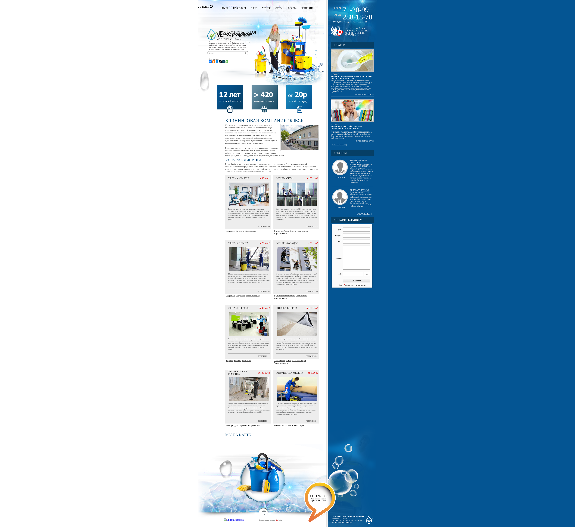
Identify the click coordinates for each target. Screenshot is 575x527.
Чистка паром (299, 425)
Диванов (277, 425)
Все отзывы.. (363, 214)
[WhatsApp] (227, 61)
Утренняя (229, 361)
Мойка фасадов (287, 243)
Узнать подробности (364, 94)
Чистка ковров (286, 308)
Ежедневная (240, 296)
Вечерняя (237, 361)
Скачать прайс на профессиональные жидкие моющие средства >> (356, 31)
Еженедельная (250, 231)
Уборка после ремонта (237, 372)
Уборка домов (238, 243)
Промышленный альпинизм (284, 296)
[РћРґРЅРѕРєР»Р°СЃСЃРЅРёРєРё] (213, 61)
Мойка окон (284, 178)
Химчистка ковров (299, 361)
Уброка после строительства (249, 425)
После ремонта (302, 231)
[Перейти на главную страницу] (212, 34)
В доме (286, 231)
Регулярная (240, 231)
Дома (236, 425)
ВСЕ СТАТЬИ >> (339, 145)
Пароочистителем (281, 233)
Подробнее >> (264, 226)
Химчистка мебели (289, 372)
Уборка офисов (238, 308)
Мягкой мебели (287, 425)
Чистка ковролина (281, 363)
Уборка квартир (239, 178)
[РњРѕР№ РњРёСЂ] (217, 61)
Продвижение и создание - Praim (270, 520)
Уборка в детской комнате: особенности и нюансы (346, 127)
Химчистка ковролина (282, 361)
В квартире (278, 231)
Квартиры (229, 425)
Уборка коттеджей (252, 296)
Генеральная (230, 231)
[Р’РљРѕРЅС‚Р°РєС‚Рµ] (210, 61)
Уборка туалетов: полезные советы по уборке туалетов (351, 77)
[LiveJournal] (223, 61)
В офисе (293, 231)
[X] (220, 61)
